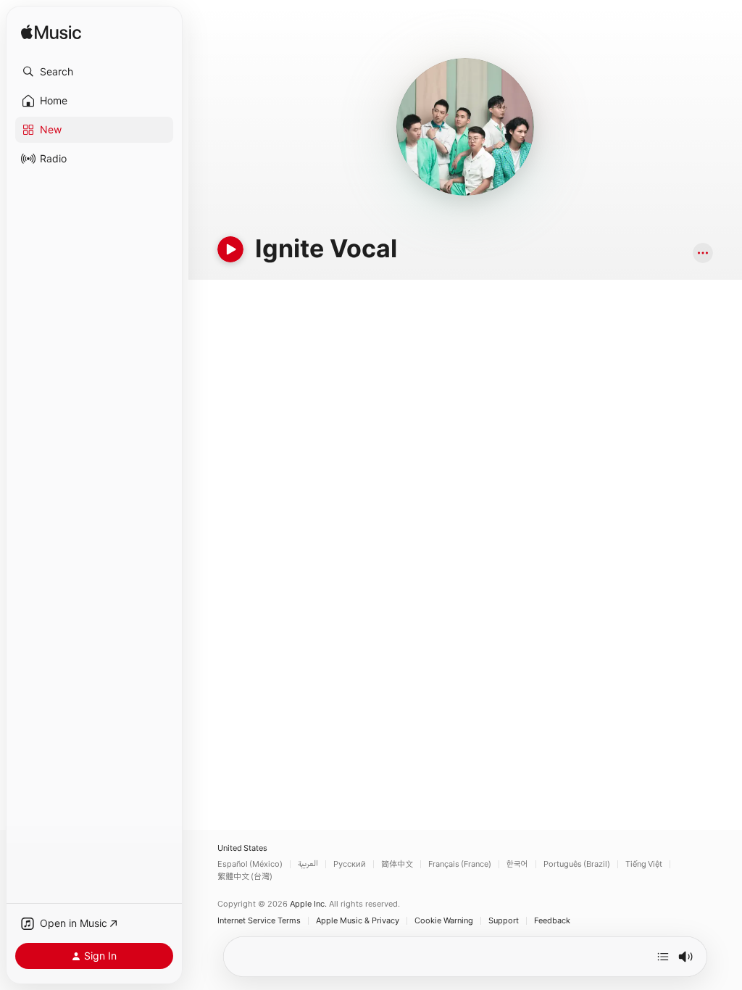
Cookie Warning (443, 921)
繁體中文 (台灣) (244, 877)
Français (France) (459, 864)
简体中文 (397, 864)
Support (503, 921)
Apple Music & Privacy (357, 921)
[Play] (230, 249)
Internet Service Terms (259, 921)
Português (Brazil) (576, 864)
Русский (349, 864)
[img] (51, 33)
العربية (308, 864)
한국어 (517, 864)
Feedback (552, 921)
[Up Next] (663, 957)
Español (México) (250, 864)
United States (242, 848)
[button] (94, 71)
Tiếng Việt (643, 864)
